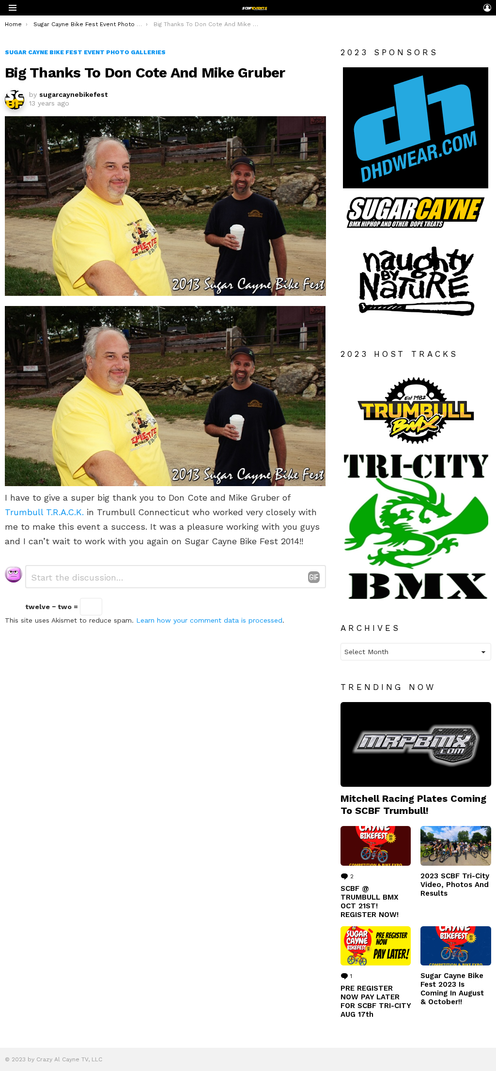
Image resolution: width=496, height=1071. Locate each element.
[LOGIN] (487, 7)
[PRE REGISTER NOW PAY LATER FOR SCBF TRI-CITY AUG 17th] (376, 946)
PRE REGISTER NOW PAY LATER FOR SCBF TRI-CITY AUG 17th (376, 1001)
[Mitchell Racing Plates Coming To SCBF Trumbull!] (416, 744)
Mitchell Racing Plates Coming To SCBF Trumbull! (413, 804)
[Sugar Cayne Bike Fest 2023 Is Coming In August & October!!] (455, 946)
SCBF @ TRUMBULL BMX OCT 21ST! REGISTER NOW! (370, 901)
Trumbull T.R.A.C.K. (44, 512)
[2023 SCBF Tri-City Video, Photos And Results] (455, 846)
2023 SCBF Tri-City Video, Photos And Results (454, 885)
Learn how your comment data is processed (209, 620)
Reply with (314, 577)
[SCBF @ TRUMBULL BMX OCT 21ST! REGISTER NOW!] (376, 846)
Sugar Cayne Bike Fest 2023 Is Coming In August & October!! (452, 988)
